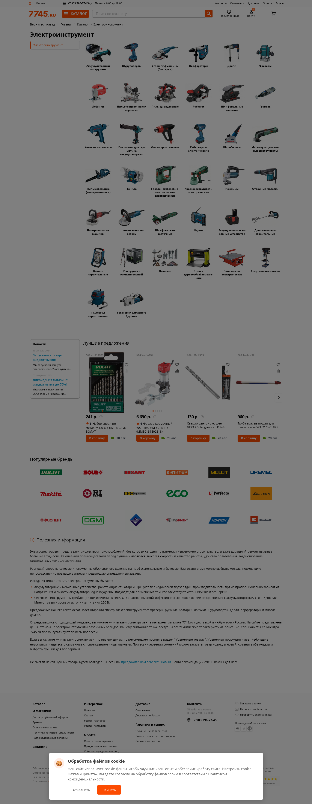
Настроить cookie (237, 769)
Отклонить (81, 790)
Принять (109, 790)
